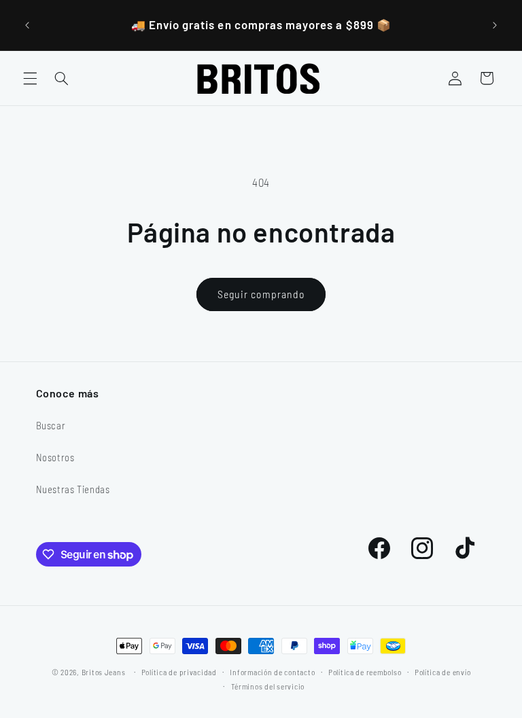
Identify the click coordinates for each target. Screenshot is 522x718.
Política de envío (443, 672)
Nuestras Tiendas (73, 489)
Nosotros (55, 457)
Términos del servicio (267, 686)
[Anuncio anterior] (27, 25)
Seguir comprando (261, 293)
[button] (30, 78)
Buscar (51, 425)
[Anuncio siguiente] (495, 25)
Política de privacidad (179, 672)
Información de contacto (272, 672)
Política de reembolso (364, 672)
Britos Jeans (104, 672)
